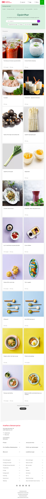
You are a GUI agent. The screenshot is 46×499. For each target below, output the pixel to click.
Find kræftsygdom (7, 460)
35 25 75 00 (7, 432)
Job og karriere (30, 442)
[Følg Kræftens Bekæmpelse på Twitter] (23, 486)
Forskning (5, 475)
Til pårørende (5, 467)
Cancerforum (6, 478)
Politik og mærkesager (32, 447)
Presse (4, 442)
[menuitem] (22, 2)
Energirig (21, 24)
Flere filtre (35, 24)
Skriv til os (7, 434)
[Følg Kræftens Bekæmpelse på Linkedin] (26, 486)
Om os (27, 475)
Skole (27, 467)
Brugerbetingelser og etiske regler (23, 492)
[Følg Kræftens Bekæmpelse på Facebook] (17, 486)
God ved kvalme (28, 24)
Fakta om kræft (29, 462)
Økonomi (5, 452)
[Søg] (38, 21)
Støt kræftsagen (29, 460)
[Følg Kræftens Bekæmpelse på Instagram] (20, 486)
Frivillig (4, 470)
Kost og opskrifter (29, 9)
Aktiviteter (28, 473)
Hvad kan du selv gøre (20, 9)
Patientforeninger (29, 478)
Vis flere (23, 408)
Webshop (5, 480)
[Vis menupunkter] (23, 6)
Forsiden (4, 9)
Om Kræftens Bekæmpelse (10, 447)
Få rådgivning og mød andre (9, 465)
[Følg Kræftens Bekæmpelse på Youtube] (29, 486)
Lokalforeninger (30, 452)
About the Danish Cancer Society (33, 480)
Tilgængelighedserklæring (23, 495)
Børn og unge (29, 465)
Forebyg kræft (6, 473)
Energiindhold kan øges (13, 24)
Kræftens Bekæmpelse (11, 425)
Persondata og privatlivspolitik (23, 494)
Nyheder (28, 470)
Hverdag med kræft (10, 9)
